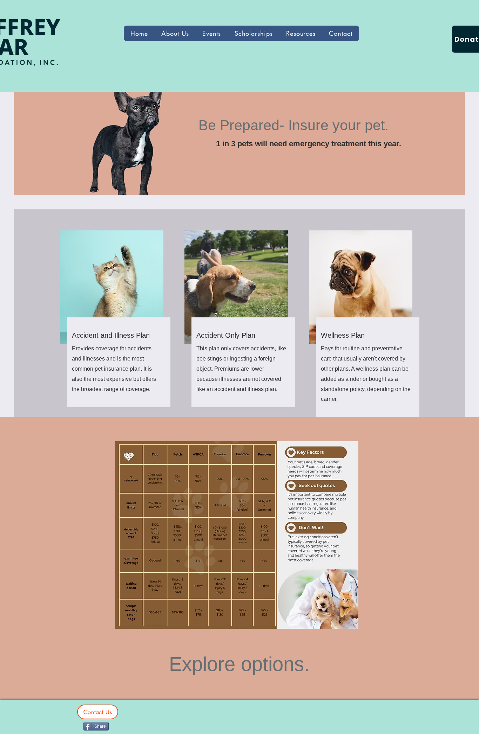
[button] (301, 33)
